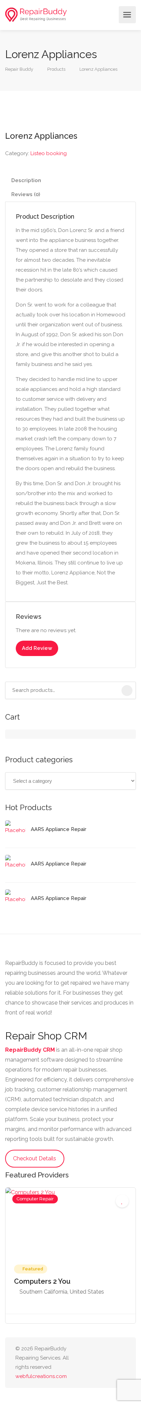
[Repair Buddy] (36, 15)
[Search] (126, 690)
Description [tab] (26, 180)
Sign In (111, 14)
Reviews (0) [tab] (25, 194)
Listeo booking (48, 153)
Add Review (37, 648)
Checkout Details (34, 1158)
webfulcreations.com (41, 1376)
